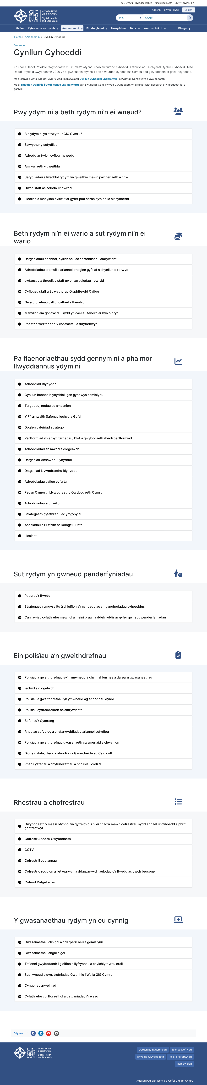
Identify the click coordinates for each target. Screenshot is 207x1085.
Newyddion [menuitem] (118, 28)
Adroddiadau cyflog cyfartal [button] (46, 482)
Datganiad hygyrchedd (153, 1049)
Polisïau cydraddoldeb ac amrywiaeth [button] (53, 710)
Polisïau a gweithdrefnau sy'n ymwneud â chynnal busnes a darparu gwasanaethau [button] (88, 677)
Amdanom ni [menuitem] (70, 28)
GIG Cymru (127, 2)
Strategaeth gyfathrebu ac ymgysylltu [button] (53, 514)
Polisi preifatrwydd (180, 1056)
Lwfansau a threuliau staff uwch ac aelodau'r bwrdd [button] (64, 281)
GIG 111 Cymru (182, 2)
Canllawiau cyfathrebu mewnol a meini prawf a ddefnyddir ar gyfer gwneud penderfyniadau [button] (95, 617)
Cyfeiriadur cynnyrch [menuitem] (41, 28)
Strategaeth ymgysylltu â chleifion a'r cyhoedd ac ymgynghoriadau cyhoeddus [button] (85, 606)
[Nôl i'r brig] (56, 1033)
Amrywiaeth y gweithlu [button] (42, 166)
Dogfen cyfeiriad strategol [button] (45, 427)
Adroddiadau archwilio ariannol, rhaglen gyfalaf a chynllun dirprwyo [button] (76, 270)
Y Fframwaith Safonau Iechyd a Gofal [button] (53, 416)
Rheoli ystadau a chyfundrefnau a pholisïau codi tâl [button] (63, 764)
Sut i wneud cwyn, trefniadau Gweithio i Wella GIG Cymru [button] (69, 975)
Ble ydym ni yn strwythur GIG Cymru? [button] (53, 134)
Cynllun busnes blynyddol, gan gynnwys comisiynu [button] (64, 395)
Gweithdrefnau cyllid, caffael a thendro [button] (54, 302)
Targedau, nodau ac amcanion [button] (48, 406)
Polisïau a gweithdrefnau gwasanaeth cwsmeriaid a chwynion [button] (72, 742)
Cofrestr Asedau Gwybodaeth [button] (48, 839)
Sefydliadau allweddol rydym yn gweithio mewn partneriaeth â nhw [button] (76, 177)
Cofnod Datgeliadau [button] (40, 882)
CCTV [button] (29, 850)
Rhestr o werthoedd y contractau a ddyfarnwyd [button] (61, 324)
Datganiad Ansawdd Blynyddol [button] (48, 460)
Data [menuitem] (133, 28)
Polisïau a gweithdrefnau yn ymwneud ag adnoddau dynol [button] (69, 699)
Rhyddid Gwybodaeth (150, 1056)
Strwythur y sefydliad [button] (41, 145)
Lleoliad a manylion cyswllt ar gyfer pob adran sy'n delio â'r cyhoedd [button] (77, 199)
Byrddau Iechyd (143, 2)
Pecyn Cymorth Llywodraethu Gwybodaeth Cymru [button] (63, 492)
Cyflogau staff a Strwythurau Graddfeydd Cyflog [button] (62, 291)
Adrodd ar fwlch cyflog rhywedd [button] (49, 155)
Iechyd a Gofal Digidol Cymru (175, 1080)
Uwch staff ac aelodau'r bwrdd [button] (48, 188)
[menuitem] (57, 29)
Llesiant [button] (31, 536)
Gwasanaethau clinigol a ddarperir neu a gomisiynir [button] (64, 942)
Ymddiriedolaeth (163, 2)
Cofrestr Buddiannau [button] (41, 860)
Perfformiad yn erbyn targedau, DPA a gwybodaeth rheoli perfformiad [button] (78, 438)
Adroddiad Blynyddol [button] (41, 384)
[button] (33, 1033)
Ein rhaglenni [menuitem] (95, 28)
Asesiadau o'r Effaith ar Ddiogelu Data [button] (53, 525)
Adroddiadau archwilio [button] (42, 503)
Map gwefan (184, 1063)
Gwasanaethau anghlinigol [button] (45, 953)
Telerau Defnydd (182, 1049)
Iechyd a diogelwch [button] (39, 688)
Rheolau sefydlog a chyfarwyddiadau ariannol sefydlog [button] (67, 732)
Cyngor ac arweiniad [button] (40, 985)
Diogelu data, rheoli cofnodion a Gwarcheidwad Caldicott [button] (68, 753)
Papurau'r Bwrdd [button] (37, 596)
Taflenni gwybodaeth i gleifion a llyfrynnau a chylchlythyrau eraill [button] (74, 964)
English (188, 9)
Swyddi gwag (171, 9)
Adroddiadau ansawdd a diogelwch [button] (52, 449)
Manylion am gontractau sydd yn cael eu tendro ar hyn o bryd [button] (72, 313)
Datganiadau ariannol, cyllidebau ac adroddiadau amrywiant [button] (70, 259)
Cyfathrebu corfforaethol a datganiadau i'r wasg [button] (61, 996)
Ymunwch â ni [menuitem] (153, 28)
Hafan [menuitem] (20, 28)
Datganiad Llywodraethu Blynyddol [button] (51, 471)
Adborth (156, 9)
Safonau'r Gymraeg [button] (39, 721)
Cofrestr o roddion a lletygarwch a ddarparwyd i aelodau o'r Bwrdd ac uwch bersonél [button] (90, 871)
